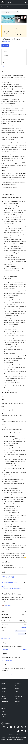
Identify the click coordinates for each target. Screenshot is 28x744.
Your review (4, 649)
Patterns (17, 691)
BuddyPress (5, 717)
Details (5, 51)
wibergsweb (6, 41)
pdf (25, 633)
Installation (6, 59)
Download (5, 45)
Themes (17, 686)
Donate (17, 701)
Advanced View (5, 638)
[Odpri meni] (25, 2)
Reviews (5, 55)
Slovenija (7, 723)
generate (24, 630)
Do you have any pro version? (9, 582)
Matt (3, 711)
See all (25, 649)
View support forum (6, 660)
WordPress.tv (5, 704)
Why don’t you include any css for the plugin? (7, 577)
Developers (4, 701)
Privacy (3, 691)
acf (16, 630)
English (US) (24, 627)
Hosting (3, 688)
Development (6, 63)
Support (5, 67)
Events (17, 698)
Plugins (17, 688)
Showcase (18, 683)
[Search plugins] (17, 12)
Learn (3, 696)
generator (21, 633)
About (3, 683)
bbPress (4, 714)
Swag (17, 704)
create (19, 630)
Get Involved (18, 696)
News (3, 686)
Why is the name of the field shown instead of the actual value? (11, 587)
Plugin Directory (5, 6)
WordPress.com (6, 709)
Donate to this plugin (7, 674)
